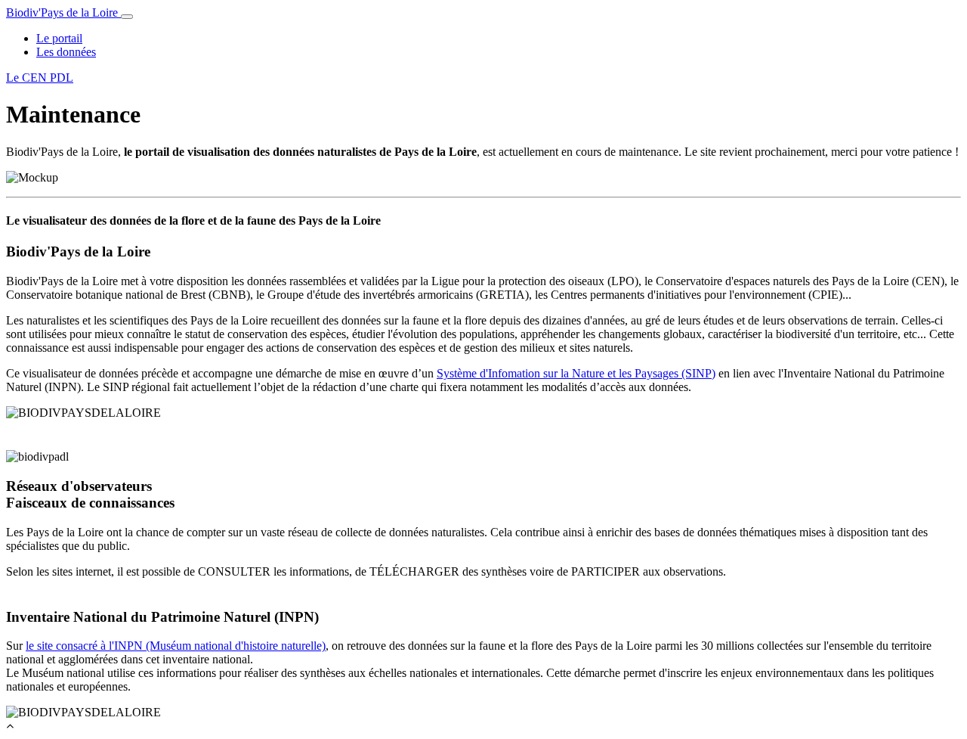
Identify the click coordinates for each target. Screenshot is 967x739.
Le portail (59, 38)
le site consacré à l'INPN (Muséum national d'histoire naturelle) (176, 645)
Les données (66, 51)
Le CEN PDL (39, 77)
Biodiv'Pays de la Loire (63, 12)
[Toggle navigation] (127, 16)
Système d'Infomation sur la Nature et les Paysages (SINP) (576, 373)
